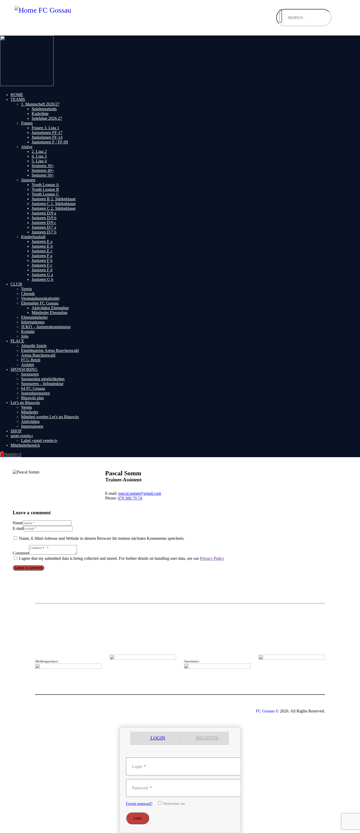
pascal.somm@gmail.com (139, 493)
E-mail (18, 528)
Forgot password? (139, 804)
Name (18, 523)
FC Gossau (265, 711)
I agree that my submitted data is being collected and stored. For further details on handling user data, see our (121, 558)
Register (206, 738)
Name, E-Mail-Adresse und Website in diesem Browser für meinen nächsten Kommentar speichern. (101, 538)
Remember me (173, 804)
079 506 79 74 (130, 498)
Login (157, 738)
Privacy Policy (212, 558)
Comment (21, 553)
